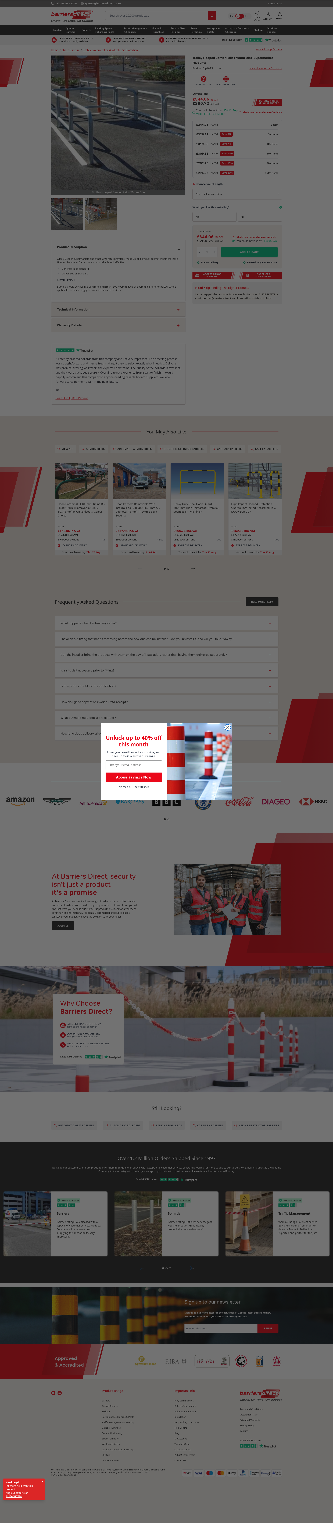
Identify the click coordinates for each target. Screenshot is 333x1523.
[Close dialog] (228, 727)
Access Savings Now (133, 777)
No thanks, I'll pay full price (134, 786)
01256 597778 (14, 1496)
